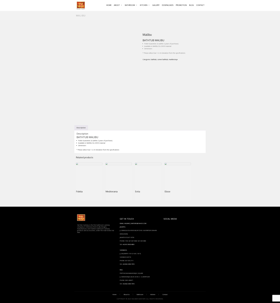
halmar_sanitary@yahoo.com (135, 223)
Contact (200, 5)
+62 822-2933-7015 (129, 264)
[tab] (81, 127)
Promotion (181, 5)
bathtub (154, 59)
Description (81, 128)
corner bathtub (162, 59)
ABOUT (117, 5)
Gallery (155, 5)
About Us (127, 294)
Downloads (167, 5)
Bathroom (130, 5)
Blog (191, 5)
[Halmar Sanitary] (80, 5)
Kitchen (143, 5)
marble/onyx (173, 59)
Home (108, 5)
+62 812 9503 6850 (128, 244)
